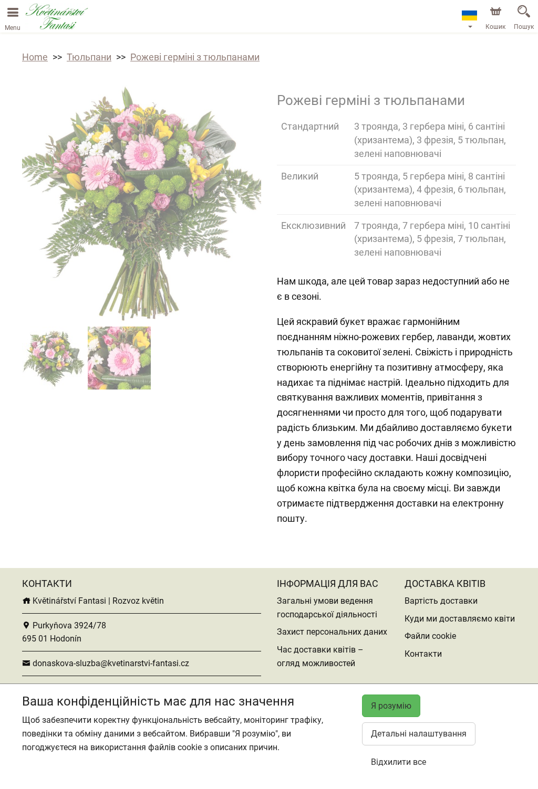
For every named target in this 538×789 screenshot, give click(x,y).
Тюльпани (89, 56)
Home (35, 56)
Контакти (423, 654)
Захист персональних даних (332, 632)
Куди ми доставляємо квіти (460, 619)
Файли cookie (430, 636)
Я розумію (391, 706)
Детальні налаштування (419, 734)
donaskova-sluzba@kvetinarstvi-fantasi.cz (109, 663)
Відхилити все (398, 762)
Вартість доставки (441, 601)
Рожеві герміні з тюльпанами (195, 56)
